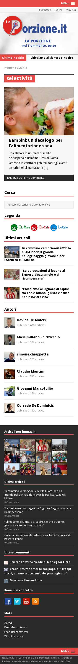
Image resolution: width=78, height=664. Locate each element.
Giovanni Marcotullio (35, 388)
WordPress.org (13, 636)
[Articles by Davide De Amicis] (9, 325)
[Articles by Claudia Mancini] (9, 376)
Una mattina (33, 580)
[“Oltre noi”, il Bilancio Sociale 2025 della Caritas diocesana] (27, 472)
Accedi (8, 623)
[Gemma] (6, 580)
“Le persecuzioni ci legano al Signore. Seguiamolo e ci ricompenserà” (43, 274)
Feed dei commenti (16, 631)
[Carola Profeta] (6, 569)
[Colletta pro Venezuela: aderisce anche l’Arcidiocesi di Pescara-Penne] (59, 448)
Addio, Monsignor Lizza (53, 562)
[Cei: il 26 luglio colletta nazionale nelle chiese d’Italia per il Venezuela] (59, 472)
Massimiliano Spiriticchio (38, 337)
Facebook (45, 9)
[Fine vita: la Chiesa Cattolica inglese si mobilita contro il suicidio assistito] (12, 460)
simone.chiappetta (33, 354)
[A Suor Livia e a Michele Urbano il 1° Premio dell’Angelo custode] (12, 472)
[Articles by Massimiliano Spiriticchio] (9, 342)
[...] (46, 167)
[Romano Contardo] (6, 562)
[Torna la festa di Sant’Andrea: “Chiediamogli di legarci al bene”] (43, 460)
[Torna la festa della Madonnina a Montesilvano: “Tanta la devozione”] (27, 460)
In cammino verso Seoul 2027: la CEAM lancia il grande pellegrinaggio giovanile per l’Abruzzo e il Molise (35, 494)
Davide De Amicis (31, 320)
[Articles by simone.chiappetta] (9, 359)
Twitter (58, 9)
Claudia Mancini (30, 371)
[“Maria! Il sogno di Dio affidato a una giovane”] (43, 472)
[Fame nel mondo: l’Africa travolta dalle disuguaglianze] (59, 460)
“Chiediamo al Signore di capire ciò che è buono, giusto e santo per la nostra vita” (46, 293)
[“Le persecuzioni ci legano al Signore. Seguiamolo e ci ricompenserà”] (12, 277)
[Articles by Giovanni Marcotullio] (9, 394)
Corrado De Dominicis (35, 406)
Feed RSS (71, 9)
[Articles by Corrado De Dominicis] (9, 411)
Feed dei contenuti (15, 627)
